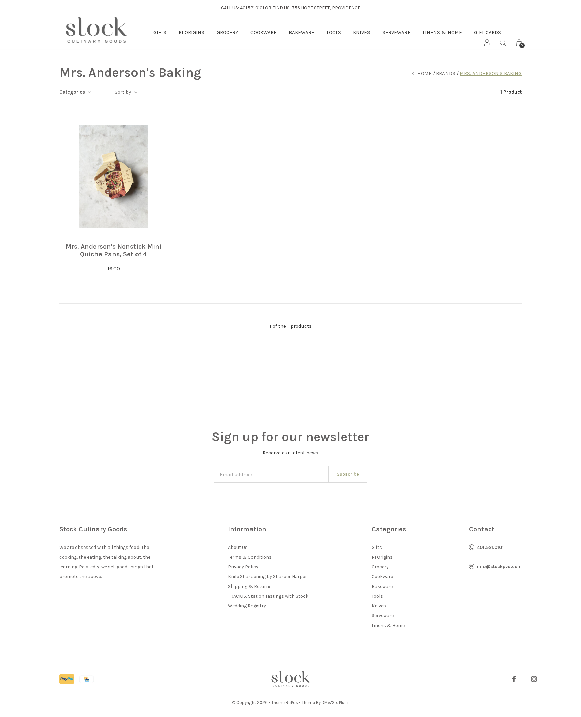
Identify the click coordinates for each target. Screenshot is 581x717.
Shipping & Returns (250, 586)
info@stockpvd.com (499, 566)
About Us (238, 547)
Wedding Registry (247, 606)
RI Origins (191, 32)
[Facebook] (514, 679)
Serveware (396, 32)
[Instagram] (534, 679)
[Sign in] (487, 43)
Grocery (227, 32)
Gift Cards (487, 32)
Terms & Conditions (250, 557)
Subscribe (348, 474)
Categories (72, 92)
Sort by (123, 92)
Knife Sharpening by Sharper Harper (267, 576)
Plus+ (344, 702)
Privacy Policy (243, 567)
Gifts (159, 32)
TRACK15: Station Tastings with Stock (268, 596)
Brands (445, 73)
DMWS (328, 702)
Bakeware (301, 32)
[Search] (503, 43)
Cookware (263, 32)
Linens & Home (442, 32)
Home (424, 73)
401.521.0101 (490, 547)
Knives (361, 32)
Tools (333, 32)
